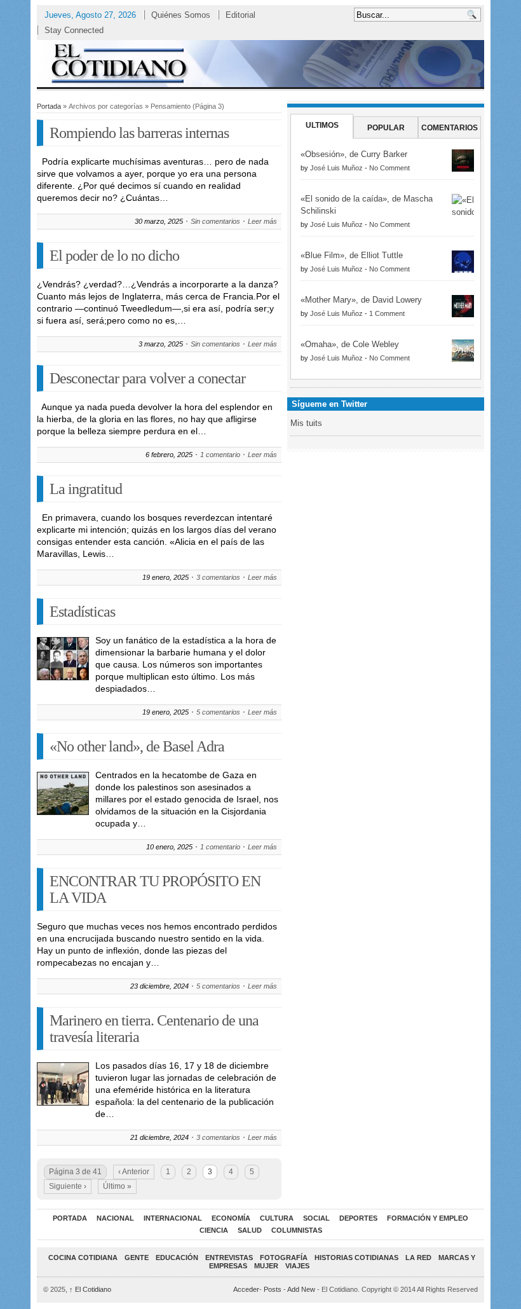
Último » (117, 1186)
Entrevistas (229, 1257)
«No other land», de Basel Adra (137, 746)
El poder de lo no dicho (114, 255)
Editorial (240, 15)
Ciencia (214, 1230)
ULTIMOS (322, 125)
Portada (49, 106)
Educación (177, 1257)
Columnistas (296, 1230)
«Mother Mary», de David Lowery (361, 300)
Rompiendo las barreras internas (139, 133)
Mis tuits (306, 423)
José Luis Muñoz (336, 168)
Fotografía (284, 1257)
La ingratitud (86, 489)
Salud (250, 1230)
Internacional (173, 1218)
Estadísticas (82, 611)
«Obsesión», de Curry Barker (354, 154)
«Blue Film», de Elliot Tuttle (352, 255)
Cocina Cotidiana (83, 1257)
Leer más (262, 221)
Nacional (115, 1218)
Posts (272, 1289)
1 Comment (387, 313)
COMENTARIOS (449, 127)
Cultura (277, 1218)
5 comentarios (218, 712)
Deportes (358, 1218)
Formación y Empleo (427, 1218)
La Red (418, 1257)
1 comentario (220, 454)
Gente (137, 1257)
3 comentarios (218, 577)
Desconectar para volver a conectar (147, 378)
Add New (301, 1289)
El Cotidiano (90, 1289)
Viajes (297, 1266)
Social (316, 1218)
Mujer (266, 1266)
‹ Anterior (133, 1171)
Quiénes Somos (180, 15)
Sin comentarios (215, 221)
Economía (231, 1218)
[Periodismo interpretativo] (260, 63)
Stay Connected (74, 30)
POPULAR (386, 127)
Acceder (246, 1289)
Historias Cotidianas (356, 1257)
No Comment (389, 168)
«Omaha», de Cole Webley (350, 344)
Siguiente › (67, 1186)
